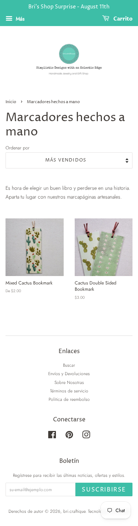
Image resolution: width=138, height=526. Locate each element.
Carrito (122, 18)
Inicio (11, 102)
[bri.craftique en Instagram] (86, 436)
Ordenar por (17, 148)
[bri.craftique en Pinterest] (69, 436)
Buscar (69, 365)
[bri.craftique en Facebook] (52, 436)
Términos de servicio (69, 391)
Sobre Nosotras (69, 382)
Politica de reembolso (69, 399)
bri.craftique (74, 511)
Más (19, 18)
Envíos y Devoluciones (69, 373)
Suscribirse (104, 490)
